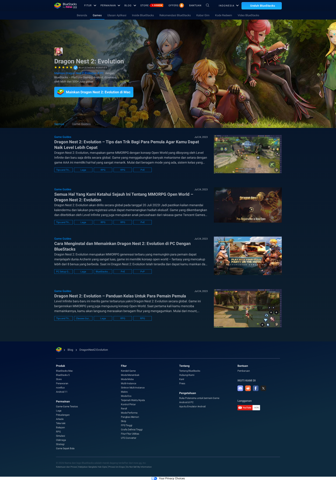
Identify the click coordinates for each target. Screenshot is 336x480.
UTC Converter (128, 437)
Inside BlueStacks (143, 15)
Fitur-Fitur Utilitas (130, 433)
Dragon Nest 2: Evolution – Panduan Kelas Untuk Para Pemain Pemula (120, 296)
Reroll (124, 408)
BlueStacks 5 (63, 375)
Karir (181, 379)
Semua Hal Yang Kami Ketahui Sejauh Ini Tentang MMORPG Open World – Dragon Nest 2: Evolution (123, 197)
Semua (59, 124)
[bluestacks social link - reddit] (248, 388)
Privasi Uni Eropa (116, 467)
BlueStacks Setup (103, 271)
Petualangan (63, 414)
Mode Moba (127, 379)
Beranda (82, 15)
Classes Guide (83, 318)
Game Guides (81, 124)
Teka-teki (60, 423)
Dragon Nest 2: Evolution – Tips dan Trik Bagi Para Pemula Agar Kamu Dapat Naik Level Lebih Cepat (126, 144)
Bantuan (195, 5)
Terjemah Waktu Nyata (133, 400)
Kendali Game (128, 370)
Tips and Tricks (63, 169)
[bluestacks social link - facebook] (255, 388)
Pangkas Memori (130, 417)
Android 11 (62, 391)
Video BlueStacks (248, 15)
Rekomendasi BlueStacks (175, 15)
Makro (124, 391)
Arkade (60, 419)
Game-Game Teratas (67, 406)
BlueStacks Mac (64, 370)
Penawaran (62, 383)
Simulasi (60, 435)
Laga (83, 169)
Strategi (60, 444)
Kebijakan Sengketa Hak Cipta (92, 467)
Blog (128, 5)
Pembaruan (243, 370)
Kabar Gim (202, 15)
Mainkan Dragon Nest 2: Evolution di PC (79, 73)
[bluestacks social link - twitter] (263, 388)
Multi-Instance (128, 383)
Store (151, 5)
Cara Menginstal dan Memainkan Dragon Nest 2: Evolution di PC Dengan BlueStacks (122, 246)
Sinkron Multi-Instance (133, 387)
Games (97, 15)
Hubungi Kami (186, 375)
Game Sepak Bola (65, 448)
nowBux (60, 387)
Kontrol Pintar (128, 404)
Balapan (60, 427)
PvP (142, 271)
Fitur (88, 5)
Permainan (108, 5)
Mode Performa (129, 412)
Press (182, 383)
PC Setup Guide (63, 271)
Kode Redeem (223, 15)
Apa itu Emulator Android (192, 406)
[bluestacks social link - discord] (240, 388)
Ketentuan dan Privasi (66, 467)
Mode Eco (126, 396)
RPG (103, 169)
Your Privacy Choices (172, 478)
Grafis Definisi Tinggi (131, 429)
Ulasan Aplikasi (116, 15)
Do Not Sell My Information (139, 467)
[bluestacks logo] (65, 5)
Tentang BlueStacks (189, 370)
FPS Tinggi (126, 425)
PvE (143, 169)
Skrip (123, 421)
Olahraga (61, 440)
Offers (173, 5)
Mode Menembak (130, 375)
